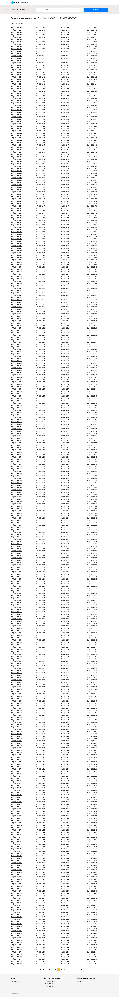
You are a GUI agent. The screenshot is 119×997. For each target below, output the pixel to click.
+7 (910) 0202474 (16, 201)
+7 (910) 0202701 (16, 734)
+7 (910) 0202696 (16, 722)
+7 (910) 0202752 (16, 853)
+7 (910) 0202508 (16, 281)
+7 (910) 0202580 (16, 450)
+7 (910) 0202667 (16, 654)
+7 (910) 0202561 (16, 405)
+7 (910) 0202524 (16, 319)
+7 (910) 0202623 (16, 551)
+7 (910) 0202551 (16, 382)
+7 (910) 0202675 (16, 673)
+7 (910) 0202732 (16, 807)
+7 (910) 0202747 (16, 842)
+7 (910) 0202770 (16, 896)
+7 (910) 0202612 (16, 525)
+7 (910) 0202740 (16, 825)
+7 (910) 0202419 (16, 72)
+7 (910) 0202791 (16, 945)
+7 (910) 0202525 (16, 321)
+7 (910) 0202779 (16, 917)
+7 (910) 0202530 (16, 333)
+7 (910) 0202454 (16, 154)
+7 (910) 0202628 (16, 563)
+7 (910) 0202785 (16, 931)
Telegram (80, 984)
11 (71, 969)
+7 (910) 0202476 (16, 206)
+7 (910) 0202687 (16, 701)
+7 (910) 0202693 (16, 715)
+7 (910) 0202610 (16, 520)
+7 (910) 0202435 (16, 110)
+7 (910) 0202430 (16, 98)
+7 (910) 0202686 (16, 699)
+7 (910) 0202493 (16, 246)
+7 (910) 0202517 (16, 302)
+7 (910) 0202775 (16, 907)
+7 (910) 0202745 (16, 837)
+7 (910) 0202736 (16, 816)
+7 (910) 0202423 (16, 82)
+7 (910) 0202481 (16, 218)
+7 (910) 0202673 (16, 668)
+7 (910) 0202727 (16, 795)
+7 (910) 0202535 (16, 344)
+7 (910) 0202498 (16, 258)
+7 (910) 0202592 (16, 478)
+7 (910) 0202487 (16, 232)
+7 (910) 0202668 (16, 656)
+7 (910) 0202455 (16, 157)
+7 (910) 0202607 (16, 513)
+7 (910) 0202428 (16, 93)
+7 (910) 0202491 (16, 241)
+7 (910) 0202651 (16, 616)
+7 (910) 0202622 (16, 548)
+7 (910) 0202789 (16, 940)
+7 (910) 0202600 (16, 497)
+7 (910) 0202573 (16, 434)
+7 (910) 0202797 (16, 959)
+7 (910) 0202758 (16, 867)
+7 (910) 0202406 (16, 42)
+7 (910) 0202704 (16, 741)
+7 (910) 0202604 (16, 506)
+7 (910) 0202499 (16, 260)
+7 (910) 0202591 (16, 476)
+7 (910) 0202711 (16, 757)
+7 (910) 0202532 (16, 337)
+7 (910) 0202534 (16, 342)
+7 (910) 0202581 (16, 452)
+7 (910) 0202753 (16, 856)
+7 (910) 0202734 (16, 811)
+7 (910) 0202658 (16, 633)
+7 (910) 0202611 (16, 523)
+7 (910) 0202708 (16, 750)
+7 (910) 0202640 (16, 591)
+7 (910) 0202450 (16, 145)
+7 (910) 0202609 (16, 518)
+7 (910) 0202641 (16, 593)
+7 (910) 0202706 (16, 746)
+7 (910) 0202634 (16, 577)
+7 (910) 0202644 (16, 600)
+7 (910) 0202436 (16, 112)
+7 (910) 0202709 (16, 753)
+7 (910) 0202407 (16, 44)
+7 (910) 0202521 (16, 312)
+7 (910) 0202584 (16, 459)
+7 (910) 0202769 (16, 893)
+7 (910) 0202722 (16, 783)
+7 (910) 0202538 (16, 351)
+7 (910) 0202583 (16, 457)
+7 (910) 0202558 (16, 398)
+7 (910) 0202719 (16, 776)
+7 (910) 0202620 (16, 544)
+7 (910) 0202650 (16, 614)
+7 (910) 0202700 (16, 731)
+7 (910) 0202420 (16, 75)
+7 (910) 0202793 (16, 950)
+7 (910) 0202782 (16, 924)
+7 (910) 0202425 (16, 86)
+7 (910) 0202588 (16, 469)
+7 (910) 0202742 (16, 830)
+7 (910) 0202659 (16, 635)
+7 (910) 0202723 (16, 785)
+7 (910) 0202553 (16, 387)
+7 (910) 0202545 (16, 368)
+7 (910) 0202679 (16, 682)
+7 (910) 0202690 (16, 708)
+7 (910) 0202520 (16, 309)
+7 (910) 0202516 (16, 300)
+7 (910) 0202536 (16, 347)
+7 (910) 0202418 (16, 70)
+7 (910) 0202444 (16, 131)
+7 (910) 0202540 (16, 356)
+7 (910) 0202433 (16, 105)
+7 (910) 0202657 (16, 631)
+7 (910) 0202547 (16, 373)
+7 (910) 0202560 (16, 403)
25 (78, 969)
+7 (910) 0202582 (16, 455)
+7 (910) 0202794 (16, 952)
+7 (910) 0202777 (16, 912)
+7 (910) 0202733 (16, 809)
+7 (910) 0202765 (16, 884)
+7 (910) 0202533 (16, 340)
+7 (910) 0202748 (16, 844)
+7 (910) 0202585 (16, 462)
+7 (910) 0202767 (16, 889)
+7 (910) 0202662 (16, 642)
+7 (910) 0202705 (16, 743)
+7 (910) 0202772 (16, 900)
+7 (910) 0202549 (16, 377)
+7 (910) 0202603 (16, 504)
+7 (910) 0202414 (16, 61)
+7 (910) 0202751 (16, 851)
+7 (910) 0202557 (16, 396)
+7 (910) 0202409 (16, 49)
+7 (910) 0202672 (16, 666)
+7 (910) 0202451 (16, 147)
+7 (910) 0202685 (16, 696)
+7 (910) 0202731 (16, 804)
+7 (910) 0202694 (16, 717)
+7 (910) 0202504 (16, 272)
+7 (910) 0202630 (16, 567)
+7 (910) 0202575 (16, 438)
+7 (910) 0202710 (16, 755)
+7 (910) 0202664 (16, 647)
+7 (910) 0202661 (16, 640)
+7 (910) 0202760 (16, 872)
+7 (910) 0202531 (16, 335)
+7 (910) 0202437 (16, 114)
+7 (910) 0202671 (16, 663)
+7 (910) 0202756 (16, 863)
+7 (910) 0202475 (16, 204)
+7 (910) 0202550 (16, 380)
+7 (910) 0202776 (16, 910)
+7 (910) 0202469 (16, 190)
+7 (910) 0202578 (16, 445)
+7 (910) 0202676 (16, 675)
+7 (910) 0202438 (16, 117)
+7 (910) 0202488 (16, 234)
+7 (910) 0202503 (16, 269)
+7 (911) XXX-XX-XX (49, 986)
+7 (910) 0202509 (16, 283)
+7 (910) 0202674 (16, 670)
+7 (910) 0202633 (16, 574)
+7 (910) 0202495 (16, 251)
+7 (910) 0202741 (16, 828)
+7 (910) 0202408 (16, 46)
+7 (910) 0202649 (16, 612)
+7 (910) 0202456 (16, 159)
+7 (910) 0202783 (16, 926)
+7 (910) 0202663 (16, 645)
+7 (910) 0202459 (16, 166)
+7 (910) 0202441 (16, 124)
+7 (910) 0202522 (16, 314)
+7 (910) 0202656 (16, 628)
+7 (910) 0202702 (16, 736)
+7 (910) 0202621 (16, 546)
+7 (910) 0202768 (16, 891)
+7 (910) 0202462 (16, 173)
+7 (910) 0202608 (16, 516)
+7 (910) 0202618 (16, 539)
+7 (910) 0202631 (16, 570)
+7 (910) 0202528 (16, 328)
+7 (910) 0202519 (16, 307)
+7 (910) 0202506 (16, 276)
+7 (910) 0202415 (16, 63)
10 (67, 969)
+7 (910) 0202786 (16, 933)
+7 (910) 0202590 (16, 473)
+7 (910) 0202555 (16, 391)
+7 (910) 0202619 (16, 541)
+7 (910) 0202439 (16, 119)
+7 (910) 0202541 (16, 358)
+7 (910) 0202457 (16, 161)
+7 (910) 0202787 (16, 936)
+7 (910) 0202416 (16, 65)
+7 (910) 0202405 (16, 39)
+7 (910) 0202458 (16, 164)
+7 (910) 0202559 (16, 401)
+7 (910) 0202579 (16, 448)
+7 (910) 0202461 (16, 171)
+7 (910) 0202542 (16, 361)
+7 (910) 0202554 (16, 389)
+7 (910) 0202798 (16, 961)
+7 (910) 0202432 (16, 103)
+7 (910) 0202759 (16, 870)
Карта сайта (15, 981)
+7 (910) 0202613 (16, 527)
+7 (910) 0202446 (16, 136)
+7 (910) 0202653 (16, 621)
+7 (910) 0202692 (16, 713)
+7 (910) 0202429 (16, 96)
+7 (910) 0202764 (16, 882)
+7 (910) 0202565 (16, 415)
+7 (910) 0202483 (16, 222)
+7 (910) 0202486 (16, 229)
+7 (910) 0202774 (16, 905)
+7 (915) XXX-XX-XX (49, 984)
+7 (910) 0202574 (16, 436)
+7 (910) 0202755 (16, 860)
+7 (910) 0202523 (16, 316)
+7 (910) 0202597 (16, 490)
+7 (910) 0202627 (16, 560)
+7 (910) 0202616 (16, 534)
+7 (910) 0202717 (16, 771)
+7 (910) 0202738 (16, 821)
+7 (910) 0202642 (16, 595)
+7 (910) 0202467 (16, 185)
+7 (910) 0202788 (16, 938)
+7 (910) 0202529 (16, 330)
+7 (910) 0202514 (16, 295)
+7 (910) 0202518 (16, 304)
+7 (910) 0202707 (16, 748)
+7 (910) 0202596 (16, 487)
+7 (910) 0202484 (16, 225)
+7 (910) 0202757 (16, 865)
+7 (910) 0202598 (16, 492)
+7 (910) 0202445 (16, 133)
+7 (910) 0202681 (16, 687)
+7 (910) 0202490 (16, 239)
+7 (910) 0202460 (16, 168)
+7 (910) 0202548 (16, 375)
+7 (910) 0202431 (16, 100)
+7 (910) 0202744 (16, 835)
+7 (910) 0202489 (16, 236)
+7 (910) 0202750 (16, 849)
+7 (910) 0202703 (16, 738)
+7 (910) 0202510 (16, 286)
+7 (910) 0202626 (16, 558)
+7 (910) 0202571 (16, 429)
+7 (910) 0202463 (16, 175)
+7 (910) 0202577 (16, 443)
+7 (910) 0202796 (16, 957)
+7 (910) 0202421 (16, 77)
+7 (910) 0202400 (16, 28)
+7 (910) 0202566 (16, 417)
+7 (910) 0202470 (16, 192)
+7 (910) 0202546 (16, 370)
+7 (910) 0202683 (16, 692)
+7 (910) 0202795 (16, 954)
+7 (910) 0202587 (16, 466)
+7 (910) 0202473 (16, 199)
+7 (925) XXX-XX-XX (49, 981)
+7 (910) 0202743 (16, 832)
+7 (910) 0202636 (16, 581)
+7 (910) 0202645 (16, 602)
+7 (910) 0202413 (16, 58)
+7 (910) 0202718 (16, 774)
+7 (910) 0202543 (16, 363)
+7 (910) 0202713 (16, 762)
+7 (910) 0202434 (16, 107)
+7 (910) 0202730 (16, 802)
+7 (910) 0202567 (16, 419)
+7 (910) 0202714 (16, 764)
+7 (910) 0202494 (16, 248)
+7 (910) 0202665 (16, 649)
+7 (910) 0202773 (16, 903)
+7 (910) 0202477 (16, 208)
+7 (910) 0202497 (16, 255)
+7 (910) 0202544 (16, 365)
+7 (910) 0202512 (16, 290)
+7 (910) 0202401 (16, 30)
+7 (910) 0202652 (16, 619)
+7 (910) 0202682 (16, 689)
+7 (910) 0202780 (16, 919)
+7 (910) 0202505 (16, 274)
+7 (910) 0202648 (16, 609)
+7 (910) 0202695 (16, 720)
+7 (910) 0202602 (16, 502)
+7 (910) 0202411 (16, 53)
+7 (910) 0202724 (16, 788)
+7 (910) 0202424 (16, 84)
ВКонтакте (80, 981)
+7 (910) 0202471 (16, 194)
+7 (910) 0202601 (16, 499)
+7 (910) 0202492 (16, 243)
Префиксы (24, 3)
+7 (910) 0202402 (16, 32)
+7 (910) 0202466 (16, 183)
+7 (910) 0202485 (16, 227)
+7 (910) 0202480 (16, 215)
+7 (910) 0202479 (16, 213)
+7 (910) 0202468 (16, 187)
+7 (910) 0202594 (16, 483)
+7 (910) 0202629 (16, 565)
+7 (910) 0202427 (16, 91)
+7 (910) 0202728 (16, 797)
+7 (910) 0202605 (16, 509)
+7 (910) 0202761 (16, 875)
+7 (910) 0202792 (16, 947)
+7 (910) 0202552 (16, 384)
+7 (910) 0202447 (16, 138)
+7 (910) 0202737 (16, 818)
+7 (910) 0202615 (16, 532)
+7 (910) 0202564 (16, 412)
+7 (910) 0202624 (16, 553)
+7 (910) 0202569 (16, 424)
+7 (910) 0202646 (16, 605)
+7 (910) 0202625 (16, 555)
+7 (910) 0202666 (16, 652)
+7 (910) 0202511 (16, 288)
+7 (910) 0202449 (16, 143)
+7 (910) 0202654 (16, 624)
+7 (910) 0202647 (16, 607)
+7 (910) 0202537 (16, 349)
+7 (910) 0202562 (16, 408)
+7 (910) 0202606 (16, 511)
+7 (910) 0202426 (16, 89)
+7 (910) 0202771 (16, 898)
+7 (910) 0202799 (16, 964)
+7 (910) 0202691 (16, 710)
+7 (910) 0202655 (16, 626)
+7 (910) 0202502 (16, 267)
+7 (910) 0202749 (16, 846)
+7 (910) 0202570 (16, 426)
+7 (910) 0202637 (16, 584)
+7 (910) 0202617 (16, 537)
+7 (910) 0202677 (16, 677)
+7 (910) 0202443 (16, 129)
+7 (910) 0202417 (16, 68)
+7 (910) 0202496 (16, 253)
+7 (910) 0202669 (16, 659)
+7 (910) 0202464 (16, 178)
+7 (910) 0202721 (16, 781)
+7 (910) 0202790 (16, 943)
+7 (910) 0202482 (16, 220)
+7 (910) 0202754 (16, 858)
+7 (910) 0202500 (16, 262)
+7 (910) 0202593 (16, 480)
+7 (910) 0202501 (16, 265)
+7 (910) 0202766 (16, 886)
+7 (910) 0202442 (16, 126)
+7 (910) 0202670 (16, 661)
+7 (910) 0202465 (16, 180)
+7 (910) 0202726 (16, 792)
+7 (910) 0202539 (16, 354)
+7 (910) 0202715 (16, 767)
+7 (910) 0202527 (16, 326)
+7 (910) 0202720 (16, 778)
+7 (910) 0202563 (16, 410)
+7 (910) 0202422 (16, 79)
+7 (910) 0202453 (16, 152)
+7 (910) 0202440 (16, 122)
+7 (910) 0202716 (16, 769)
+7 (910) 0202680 (16, 685)
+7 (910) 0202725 (16, 790)
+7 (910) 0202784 (16, 928)
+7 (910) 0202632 (16, 572)
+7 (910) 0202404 (16, 37)
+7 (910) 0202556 (16, 394)
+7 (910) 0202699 (16, 729)
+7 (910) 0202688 (16, 703)
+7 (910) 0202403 (16, 35)
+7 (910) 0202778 (16, 914)
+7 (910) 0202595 (16, 485)
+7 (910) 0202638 (16, 586)
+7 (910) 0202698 (16, 727)
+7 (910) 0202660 (16, 638)
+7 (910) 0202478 (16, 211)
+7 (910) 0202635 (16, 579)
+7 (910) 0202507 (16, 279)
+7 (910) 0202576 (16, 441)
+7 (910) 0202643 (16, 598)
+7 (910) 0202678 (16, 680)
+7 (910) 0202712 (16, 760)
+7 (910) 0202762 (16, 877)
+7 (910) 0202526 (16, 323)
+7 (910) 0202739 (16, 823)
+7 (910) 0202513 (16, 293)
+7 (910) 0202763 (16, 879)
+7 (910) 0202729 (16, 799)
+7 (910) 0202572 (16, 431)
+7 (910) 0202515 (16, 297)
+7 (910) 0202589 (16, 471)
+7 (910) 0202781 (16, 921)
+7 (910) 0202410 (16, 51)
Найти (95, 10)
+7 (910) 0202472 (16, 197)
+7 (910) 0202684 (16, 694)
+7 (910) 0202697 (16, 724)
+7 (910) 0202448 (16, 140)
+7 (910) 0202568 (16, 422)
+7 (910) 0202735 (16, 814)
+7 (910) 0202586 (16, 464)
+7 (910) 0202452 (16, 150)
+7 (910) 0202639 (16, 588)
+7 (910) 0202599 (16, 495)
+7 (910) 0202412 (16, 56)
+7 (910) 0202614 (16, 530)
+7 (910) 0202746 (16, 839)
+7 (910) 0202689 (16, 706)
